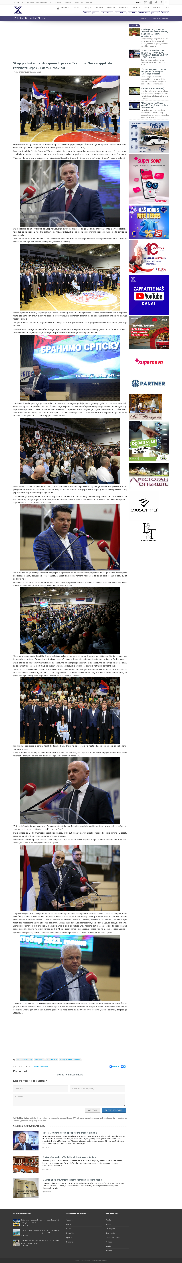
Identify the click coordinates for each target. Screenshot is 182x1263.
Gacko (68, 1229)
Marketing (110, 1246)
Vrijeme (132, 13)
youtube (150, 2)
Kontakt (109, 1251)
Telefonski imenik (113, 1237)
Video (95, 13)
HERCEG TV (145, 18)
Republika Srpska (41, 1066)
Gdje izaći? (120, 13)
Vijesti (87, 13)
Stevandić (39, 1060)
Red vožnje (110, 1233)
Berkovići (69, 1242)
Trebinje (69, 1220)
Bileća (68, 1224)
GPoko (165, 13)
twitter (156, 2)
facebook (161, 2)
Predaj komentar (113, 1110)
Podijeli (115, 1066)
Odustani (92, 1110)
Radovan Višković (24, 1060)
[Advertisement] (70, 42)
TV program (107, 13)
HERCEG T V (52, 1060)
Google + (145, 2)
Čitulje (155, 13)
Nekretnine (144, 13)
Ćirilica (138, 2)
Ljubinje (69, 1237)
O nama (109, 1242)
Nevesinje (70, 1233)
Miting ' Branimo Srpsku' (70, 1060)
